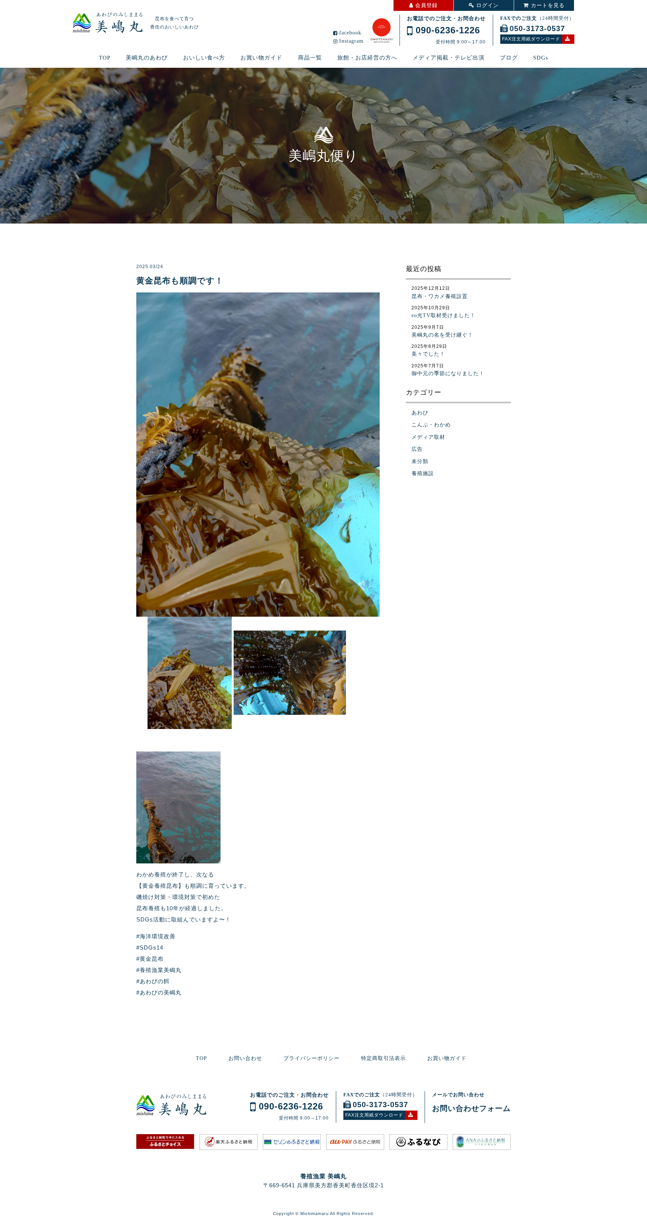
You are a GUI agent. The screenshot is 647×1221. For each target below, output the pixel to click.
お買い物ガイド (261, 58)
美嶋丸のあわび (147, 58)
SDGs (540, 58)
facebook (350, 33)
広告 (417, 449)
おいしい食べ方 (204, 58)
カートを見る (548, 5)
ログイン (487, 5)
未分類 (419, 461)
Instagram (351, 41)
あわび (419, 413)
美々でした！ (428, 354)
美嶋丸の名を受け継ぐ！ (442, 335)
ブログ (509, 58)
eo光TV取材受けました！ (443, 315)
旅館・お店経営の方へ (367, 58)
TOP (104, 58)
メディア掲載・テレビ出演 (449, 58)
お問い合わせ (245, 1058)
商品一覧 (310, 58)
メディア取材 (428, 437)
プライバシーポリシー (311, 1058)
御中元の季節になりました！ (448, 373)
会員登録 (426, 5)
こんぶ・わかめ (431, 425)
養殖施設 (422, 473)
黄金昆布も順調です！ (180, 280)
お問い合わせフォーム (471, 1108)
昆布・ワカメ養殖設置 (439, 296)
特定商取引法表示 (383, 1058)
